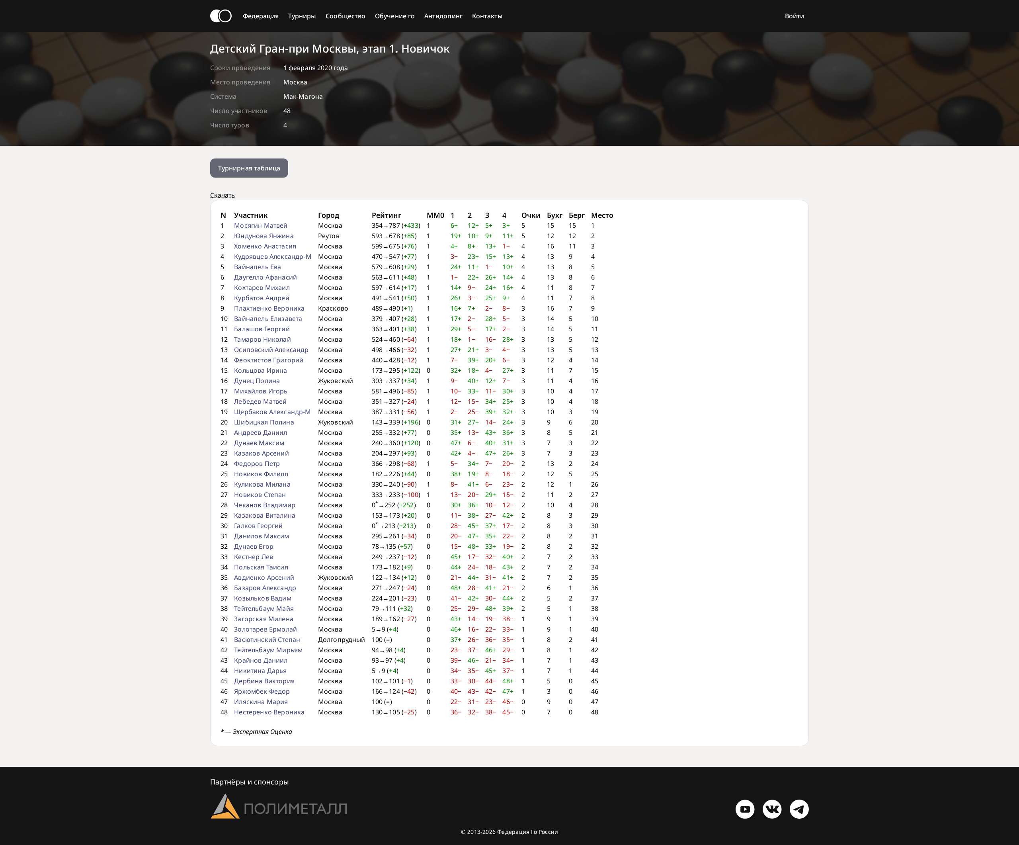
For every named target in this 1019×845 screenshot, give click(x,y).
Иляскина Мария (261, 701)
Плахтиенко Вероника (269, 308)
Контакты (487, 16)
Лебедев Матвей (260, 401)
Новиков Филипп (261, 473)
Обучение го (395, 16)
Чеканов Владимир (264, 505)
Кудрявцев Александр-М (272, 256)
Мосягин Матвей (260, 225)
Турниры (302, 16)
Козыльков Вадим (262, 598)
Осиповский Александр (271, 349)
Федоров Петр (257, 463)
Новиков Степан (260, 494)
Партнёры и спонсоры (249, 781)
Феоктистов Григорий (268, 360)
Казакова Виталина (264, 515)
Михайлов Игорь (260, 391)
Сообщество (345, 16)
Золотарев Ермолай (265, 629)
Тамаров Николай (262, 339)
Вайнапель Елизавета (268, 318)
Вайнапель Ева (257, 266)
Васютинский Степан (267, 639)
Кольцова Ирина (260, 370)
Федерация (261, 16)
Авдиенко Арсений (264, 577)
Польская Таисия (261, 567)
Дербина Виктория (264, 681)
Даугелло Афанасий (265, 277)
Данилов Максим (261, 536)
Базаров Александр (265, 587)
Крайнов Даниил (260, 660)
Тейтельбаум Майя (264, 608)
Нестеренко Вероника (269, 712)
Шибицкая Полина (264, 422)
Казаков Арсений (261, 453)
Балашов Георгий (261, 329)
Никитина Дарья (260, 670)
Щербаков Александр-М (272, 411)
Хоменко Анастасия (265, 246)
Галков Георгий (258, 525)
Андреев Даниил (260, 432)
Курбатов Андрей (261, 297)
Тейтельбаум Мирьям (268, 649)
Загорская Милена (263, 618)
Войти (794, 16)
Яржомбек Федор (262, 691)
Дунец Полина (257, 380)
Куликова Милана (262, 484)
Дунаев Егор (253, 546)
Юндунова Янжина (263, 235)
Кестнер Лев (253, 556)
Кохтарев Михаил (261, 287)
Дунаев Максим (259, 442)
